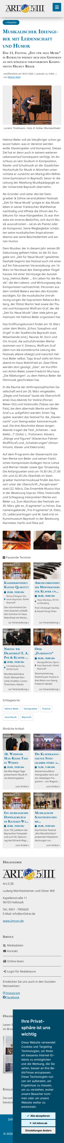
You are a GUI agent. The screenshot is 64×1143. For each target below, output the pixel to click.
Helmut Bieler (11, 708)
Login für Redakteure (21, 971)
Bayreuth (26, 717)
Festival (46, 708)
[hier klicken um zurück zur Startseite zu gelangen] (25, 8)
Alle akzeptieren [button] (40, 1115)
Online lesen (15, 961)
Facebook (12, 997)
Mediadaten (14, 945)
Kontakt (12, 951)
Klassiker (12, 22)
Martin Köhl (14, 77)
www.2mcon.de (13, 921)
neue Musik (10, 717)
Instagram (12, 993)
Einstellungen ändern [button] (38, 1130)
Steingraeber (30, 708)
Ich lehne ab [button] (40, 1123)
